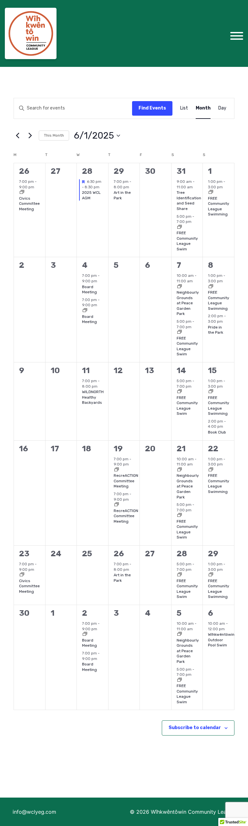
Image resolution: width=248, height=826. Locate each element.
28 (87, 171)
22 (213, 448)
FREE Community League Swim (187, 241)
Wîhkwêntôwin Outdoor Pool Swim (221, 639)
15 (212, 370)
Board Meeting (89, 290)
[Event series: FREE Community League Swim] (179, 227)
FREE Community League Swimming (218, 206)
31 (181, 171)
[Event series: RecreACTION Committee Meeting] (116, 470)
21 (181, 448)
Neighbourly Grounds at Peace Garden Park (188, 303)
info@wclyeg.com (34, 812)
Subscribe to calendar (195, 727)
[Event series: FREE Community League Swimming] (211, 193)
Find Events (152, 108)
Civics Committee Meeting (29, 203)
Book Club (217, 432)
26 (24, 171)
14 (181, 370)
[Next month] (30, 136)
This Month (54, 135)
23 (24, 553)
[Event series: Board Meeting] (85, 311)
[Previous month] (17, 136)
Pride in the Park (215, 330)
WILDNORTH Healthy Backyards (93, 397)
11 (86, 370)
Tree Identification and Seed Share (189, 200)
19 (118, 448)
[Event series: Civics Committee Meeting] (22, 193)
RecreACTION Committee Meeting (126, 480)
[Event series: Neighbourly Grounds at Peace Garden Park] (179, 287)
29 (119, 171)
